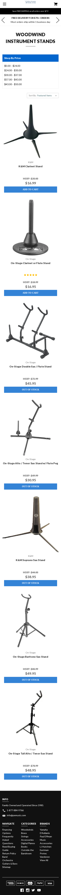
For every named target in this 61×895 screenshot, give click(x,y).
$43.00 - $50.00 (13, 84)
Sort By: (32, 95)
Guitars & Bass (9, 863)
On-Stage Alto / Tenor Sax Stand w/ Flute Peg (30, 463)
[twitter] (33, 890)
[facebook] (22, 890)
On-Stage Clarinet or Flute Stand (30, 263)
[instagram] (27, 890)
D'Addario (45, 833)
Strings (24, 836)
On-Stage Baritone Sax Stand (30, 656)
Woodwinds (27, 829)
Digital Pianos (28, 843)
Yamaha (44, 829)
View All (44, 860)
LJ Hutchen (45, 846)
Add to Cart (30, 189)
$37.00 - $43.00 (13, 79)
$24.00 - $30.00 (13, 70)
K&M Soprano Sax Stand (30, 560)
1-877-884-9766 (15, 810)
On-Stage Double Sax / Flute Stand (30, 366)
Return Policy (9, 853)
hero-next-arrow (57, 20)
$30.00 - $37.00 (13, 75)
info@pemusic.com (16, 815)
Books (24, 846)
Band (4, 856)
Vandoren (45, 856)
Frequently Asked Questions (7, 840)
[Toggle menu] (4, 4)
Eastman (44, 850)
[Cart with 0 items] (55, 4)
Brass (24, 833)
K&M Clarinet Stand (30, 166)
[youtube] (39, 890)
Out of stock (30, 389)
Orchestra (7, 860)
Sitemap (6, 867)
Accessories (27, 839)
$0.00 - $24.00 (12, 65)
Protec (43, 853)
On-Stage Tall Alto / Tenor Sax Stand (30, 753)
